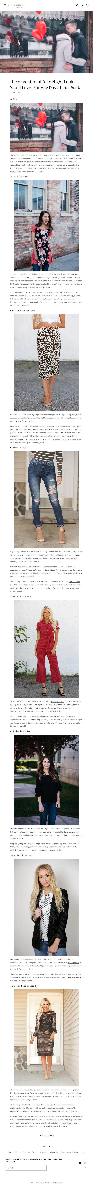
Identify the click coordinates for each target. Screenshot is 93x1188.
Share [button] (15, 99)
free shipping (67, 1123)
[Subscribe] (43, 1168)
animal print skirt (68, 433)
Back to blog (48, 1135)
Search (11, 1152)
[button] (4, 5)
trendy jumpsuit (57, 701)
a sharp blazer (73, 962)
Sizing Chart (43, 1152)
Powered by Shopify (56, 1182)
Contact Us (54, 1152)
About (62, 1152)
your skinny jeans (63, 558)
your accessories (38, 723)
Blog (82, 1152)
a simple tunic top (70, 274)
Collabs (18, 1152)
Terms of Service (73, 1152)
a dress (47, 1090)
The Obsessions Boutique (42, 1182)
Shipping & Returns (30, 1152)
